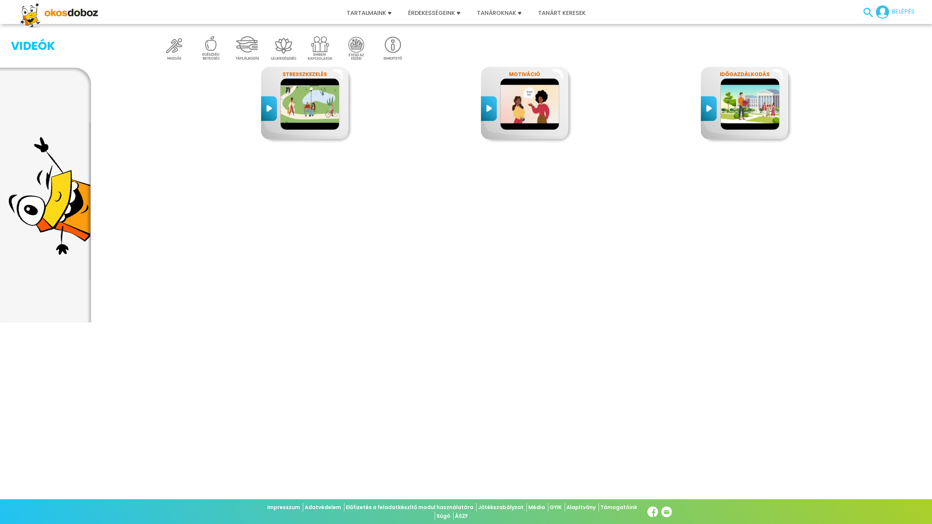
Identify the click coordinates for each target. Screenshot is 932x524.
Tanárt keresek (562, 13)
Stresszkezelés (305, 74)
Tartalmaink (366, 13)
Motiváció (524, 74)
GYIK (556, 507)
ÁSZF (461, 516)
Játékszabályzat (501, 507)
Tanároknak (496, 13)
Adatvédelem (323, 507)
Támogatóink (618, 507)
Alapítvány (581, 507)
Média (536, 507)
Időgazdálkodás (745, 74)
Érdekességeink (432, 13)
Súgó (443, 516)
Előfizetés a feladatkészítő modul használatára (409, 507)
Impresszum (283, 507)
